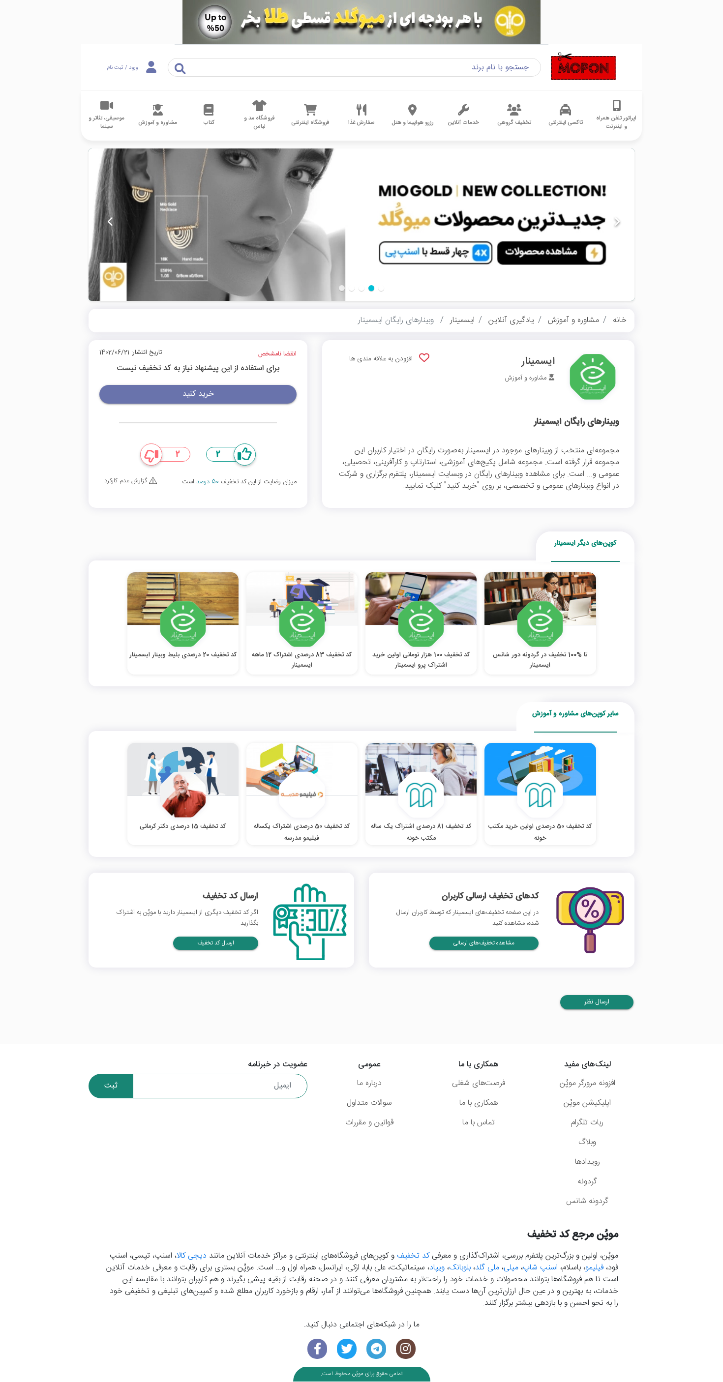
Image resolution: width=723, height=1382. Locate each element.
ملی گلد (487, 1267)
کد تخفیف (413, 1256)
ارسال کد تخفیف (215, 943)
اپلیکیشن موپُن (587, 1103)
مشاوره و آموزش (573, 320)
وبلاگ (587, 1142)
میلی (511, 1267)
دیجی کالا (192, 1256)
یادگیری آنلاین (511, 320)
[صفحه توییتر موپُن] (347, 1349)
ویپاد (437, 1267)
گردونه (587, 1181)
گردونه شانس (587, 1201)
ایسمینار (462, 320)
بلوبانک (460, 1267)
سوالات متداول (369, 1103)
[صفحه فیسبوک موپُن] (317, 1349)
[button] (381, 288)
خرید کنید (198, 394)
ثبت (111, 1085)
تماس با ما (478, 1122)
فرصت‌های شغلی (478, 1083)
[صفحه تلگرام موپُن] (376, 1349)
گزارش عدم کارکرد (126, 481)
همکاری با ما (478, 1103)
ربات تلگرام (587, 1122)
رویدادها (587, 1162)
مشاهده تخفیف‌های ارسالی (483, 943)
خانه (620, 320)
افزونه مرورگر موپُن (587, 1083)
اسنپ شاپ (540, 1267)
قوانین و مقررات (369, 1122)
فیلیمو (594, 1267)
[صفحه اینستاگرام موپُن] (406, 1349)
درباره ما (369, 1083)
